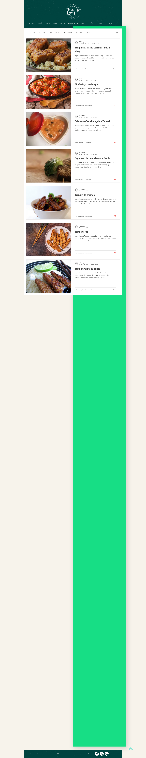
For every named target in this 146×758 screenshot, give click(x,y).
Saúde (88, 32)
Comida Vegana (54, 32)
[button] (117, 33)
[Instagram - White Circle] (102, 754)
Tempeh (42, 32)
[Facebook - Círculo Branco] (97, 754)
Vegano (79, 32)
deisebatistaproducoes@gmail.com (82, 753)
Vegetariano (68, 32)
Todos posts (30, 32)
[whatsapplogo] (107, 754)
